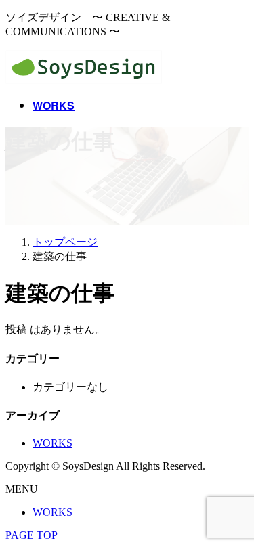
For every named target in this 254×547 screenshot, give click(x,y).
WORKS (52, 443)
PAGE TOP (31, 535)
